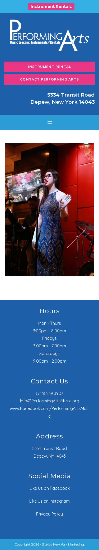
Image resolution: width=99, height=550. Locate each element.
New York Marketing (68, 544)
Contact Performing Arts (49, 79)
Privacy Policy (49, 514)
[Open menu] (49, 122)
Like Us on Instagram (49, 501)
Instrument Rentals (51, 6)
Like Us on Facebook (50, 488)
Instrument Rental (49, 67)
